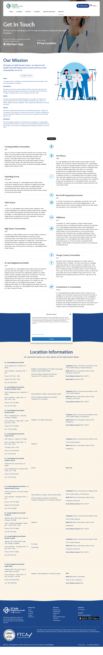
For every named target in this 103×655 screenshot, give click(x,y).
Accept (51, 339)
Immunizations (56, 620)
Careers (30, 615)
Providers (37, 11)
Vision (54, 615)
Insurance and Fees (49, 11)
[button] (70, 314)
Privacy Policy (82, 644)
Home (11, 11)
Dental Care (56, 613)
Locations (19, 11)
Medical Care (56, 610)
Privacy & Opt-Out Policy (38, 334)
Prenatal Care (56, 611)
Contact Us (31, 616)
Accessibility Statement (93, 644)
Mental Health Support (59, 616)
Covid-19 (30, 613)
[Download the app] (89, 618)
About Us (61, 11)
